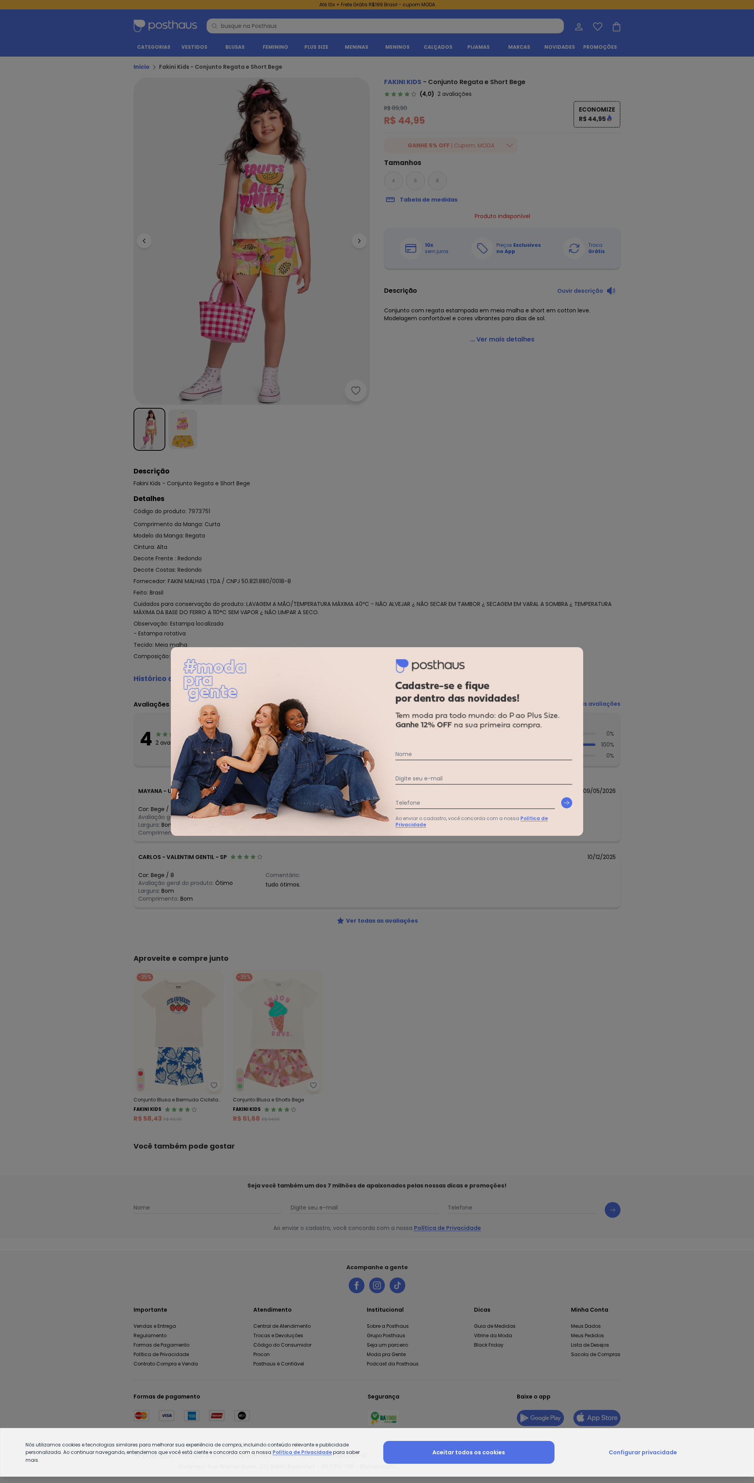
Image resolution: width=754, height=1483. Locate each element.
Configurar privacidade (643, 1452)
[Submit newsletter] (566, 802)
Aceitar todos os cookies (468, 1452)
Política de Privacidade (302, 1452)
